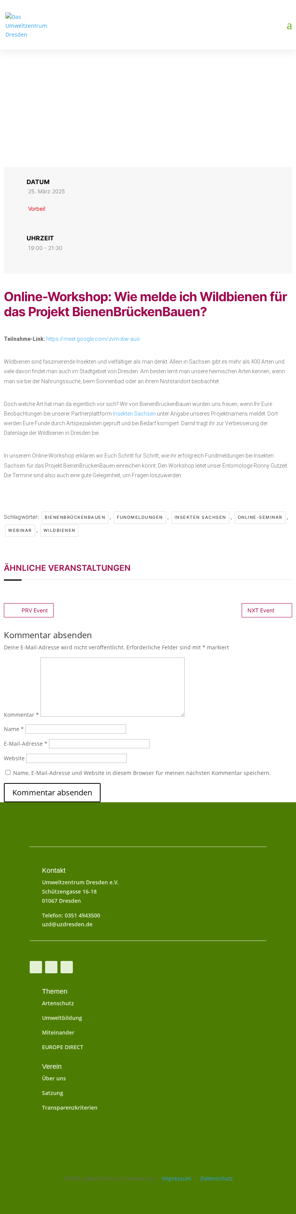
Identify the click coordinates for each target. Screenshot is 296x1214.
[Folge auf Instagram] (67, 967)
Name (14, 729)
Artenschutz (58, 1003)
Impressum (174, 1178)
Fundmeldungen (140, 517)
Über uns (54, 1078)
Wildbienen (60, 530)
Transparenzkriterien (70, 1107)
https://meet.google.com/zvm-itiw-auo (93, 339)
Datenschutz (216, 1178)
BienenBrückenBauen (75, 517)
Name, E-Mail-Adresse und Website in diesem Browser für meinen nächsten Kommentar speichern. (142, 772)
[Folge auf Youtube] (51, 967)
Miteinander (58, 1032)
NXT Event (260, 610)
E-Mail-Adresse (25, 743)
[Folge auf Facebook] (36, 967)
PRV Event (35, 610)
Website (14, 758)
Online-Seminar (260, 517)
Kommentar (21, 714)
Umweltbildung (62, 1017)
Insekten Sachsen (134, 414)
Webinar (20, 530)
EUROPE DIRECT (62, 1047)
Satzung (52, 1093)
